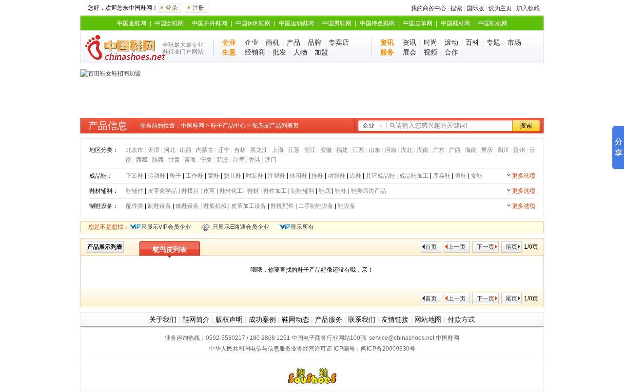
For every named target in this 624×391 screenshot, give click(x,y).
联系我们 (361, 319)
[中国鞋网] (120, 47)
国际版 (475, 8)
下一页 (485, 246)
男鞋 (461, 175)
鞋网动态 (295, 319)
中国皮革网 (417, 23)
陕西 (158, 159)
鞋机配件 (282, 206)
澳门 (270, 159)
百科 (472, 42)
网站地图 (428, 319)
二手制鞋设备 (315, 206)
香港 (254, 159)
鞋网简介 (196, 319)
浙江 (310, 150)
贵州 (519, 150)
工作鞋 (194, 175)
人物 (300, 52)
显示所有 (302, 226)
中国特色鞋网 (377, 23)
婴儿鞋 (232, 175)
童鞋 (213, 175)
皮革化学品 (162, 190)
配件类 (134, 206)
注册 (198, 7)
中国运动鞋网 (296, 23)
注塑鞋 (276, 175)
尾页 (511, 246)
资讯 (409, 42)
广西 (455, 150)
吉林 (240, 150)
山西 (186, 150)
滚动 (451, 42)
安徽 (326, 150)
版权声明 (229, 319)
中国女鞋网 (169, 23)
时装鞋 (254, 175)
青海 (190, 159)
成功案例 (262, 319)
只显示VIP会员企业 (166, 226)
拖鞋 (317, 175)
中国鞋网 (192, 125)
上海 (278, 150)
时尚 (430, 42)
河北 (170, 150)
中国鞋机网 (492, 23)
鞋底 (325, 190)
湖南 (423, 150)
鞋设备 (346, 206)
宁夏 (206, 159)
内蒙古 (205, 150)
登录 (171, 7)
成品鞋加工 (414, 175)
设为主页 (500, 8)
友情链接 (395, 319)
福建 (342, 150)
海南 (471, 150)
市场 (514, 42)
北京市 (134, 150)
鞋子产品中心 (228, 125)
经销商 (255, 52)
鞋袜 (341, 190)
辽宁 (224, 150)
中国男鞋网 (336, 23)
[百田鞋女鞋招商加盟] (110, 73)
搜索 (456, 8)
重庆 (487, 150)
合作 (451, 52)
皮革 (209, 190)
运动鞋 (156, 175)
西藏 (142, 159)
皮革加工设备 (248, 206)
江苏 (294, 150)
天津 (153, 150)
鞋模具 (190, 190)
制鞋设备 (159, 206)
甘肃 (174, 159)
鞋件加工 (275, 190)
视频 (430, 52)
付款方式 (461, 319)
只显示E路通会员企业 (241, 226)
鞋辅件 (134, 190)
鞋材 (253, 190)
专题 (493, 42)
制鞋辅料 (302, 190)
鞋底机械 (215, 206)
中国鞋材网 (455, 23)
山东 (374, 150)
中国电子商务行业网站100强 (329, 338)
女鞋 (477, 175)
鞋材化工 (231, 190)
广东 (439, 150)
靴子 (175, 175)
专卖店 (339, 42)
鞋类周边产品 (368, 190)
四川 (503, 150)
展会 (409, 52)
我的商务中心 (428, 8)
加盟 (321, 52)
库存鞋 (441, 175)
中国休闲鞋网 (253, 23)
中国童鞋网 (131, 23)
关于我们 (162, 319)
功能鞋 (336, 175)
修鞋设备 (187, 206)
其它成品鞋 (380, 175)
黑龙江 (259, 150)
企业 (251, 42)
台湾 (238, 159)
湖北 (406, 150)
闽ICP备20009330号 (388, 348)
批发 (279, 52)
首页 (431, 246)
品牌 (314, 42)
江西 (358, 150)
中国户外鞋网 (209, 23)
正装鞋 (134, 175)
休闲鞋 (298, 175)
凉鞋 (355, 175)
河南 (390, 150)
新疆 (222, 159)
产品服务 (328, 319)
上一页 (457, 246)
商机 (272, 42)
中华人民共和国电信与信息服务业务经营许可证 (270, 348)
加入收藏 (528, 8)
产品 (293, 42)
